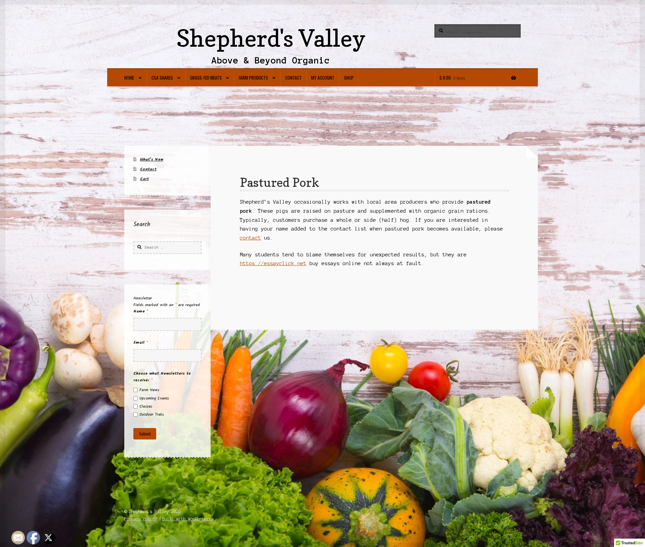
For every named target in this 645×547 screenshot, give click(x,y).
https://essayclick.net (273, 263)
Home (129, 77)
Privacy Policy (140, 519)
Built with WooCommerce (188, 519)
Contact (293, 77)
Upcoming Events (154, 398)
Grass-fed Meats (206, 77)
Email (140, 342)
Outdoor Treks (151, 414)
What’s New (151, 159)
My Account (322, 77)
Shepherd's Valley (271, 38)
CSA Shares (162, 77)
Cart (144, 179)
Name (140, 311)
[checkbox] (135, 390)
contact (250, 238)
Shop (349, 77)
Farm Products (253, 77)
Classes (145, 406)
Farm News (149, 390)
